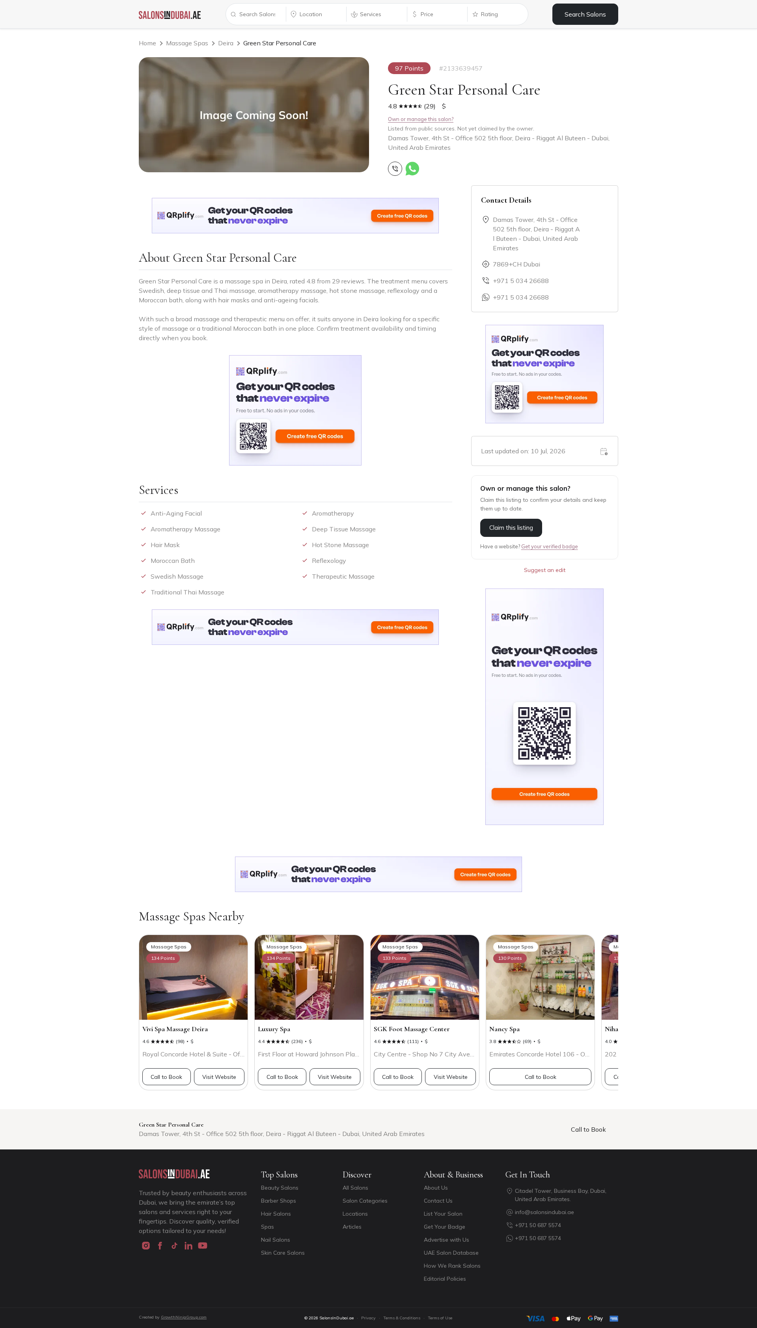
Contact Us (438, 1200)
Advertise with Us (446, 1239)
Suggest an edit (544, 570)
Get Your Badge (444, 1226)
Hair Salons (276, 1213)
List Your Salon (443, 1213)
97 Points (409, 68)
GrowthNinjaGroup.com (184, 1317)
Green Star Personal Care (279, 43)
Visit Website (219, 1076)
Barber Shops (278, 1200)
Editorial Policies (445, 1278)
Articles (352, 1226)
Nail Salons (275, 1239)
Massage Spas (187, 43)
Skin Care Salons (283, 1252)
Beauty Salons (279, 1187)
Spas (267, 1226)
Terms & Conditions (401, 1318)
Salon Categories (365, 1200)
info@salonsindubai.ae (544, 1212)
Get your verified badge (549, 546)
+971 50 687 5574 (538, 1225)
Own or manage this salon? (420, 119)
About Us (436, 1187)
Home (147, 43)
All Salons (355, 1187)
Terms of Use (440, 1318)
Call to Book (166, 1076)
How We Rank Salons (452, 1265)
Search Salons (585, 14)
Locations (355, 1213)
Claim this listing (511, 527)
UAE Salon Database (451, 1252)
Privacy (368, 1318)
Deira (225, 43)
